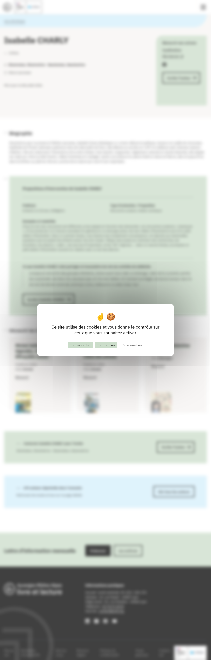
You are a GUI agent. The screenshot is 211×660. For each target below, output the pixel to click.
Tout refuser (106, 345)
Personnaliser (132, 345)
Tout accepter (80, 345)
